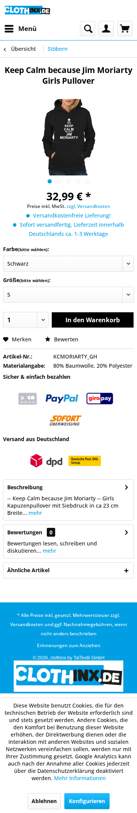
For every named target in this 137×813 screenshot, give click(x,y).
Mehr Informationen (80, 778)
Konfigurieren (87, 801)
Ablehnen (44, 801)
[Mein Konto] (106, 28)
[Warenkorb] (124, 28)
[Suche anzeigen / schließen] (87, 28)
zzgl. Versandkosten (88, 206)
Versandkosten (26, 624)
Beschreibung (25, 487)
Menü (27, 28)
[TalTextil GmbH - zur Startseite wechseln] (27, 10)
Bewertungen (24, 532)
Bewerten (65, 339)
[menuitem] (20, 28)
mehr (34, 512)
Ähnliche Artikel (28, 570)
